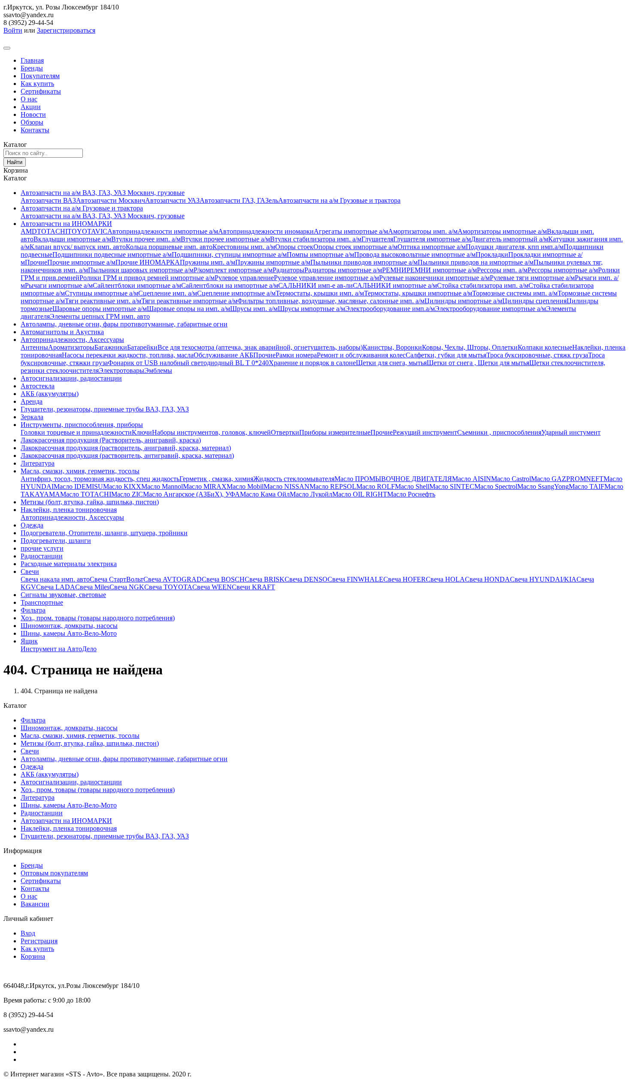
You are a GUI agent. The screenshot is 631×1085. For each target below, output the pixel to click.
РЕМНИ (394, 270)
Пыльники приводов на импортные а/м (476, 262)
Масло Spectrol (495, 486)
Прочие (36, 262)
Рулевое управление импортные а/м (326, 277)
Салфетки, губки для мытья (446, 355)
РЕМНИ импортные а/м (442, 270)
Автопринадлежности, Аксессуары (72, 339)
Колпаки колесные (545, 347)
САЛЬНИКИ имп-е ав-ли (315, 285)
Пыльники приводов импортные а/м (364, 262)
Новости (33, 114)
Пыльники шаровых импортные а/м (141, 270)
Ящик (29, 641)
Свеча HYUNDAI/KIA (543, 579)
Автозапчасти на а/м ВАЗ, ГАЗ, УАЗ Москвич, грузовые (103, 192)
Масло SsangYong (543, 486)
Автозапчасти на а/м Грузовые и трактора (339, 200)
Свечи (30, 571)
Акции (31, 106)
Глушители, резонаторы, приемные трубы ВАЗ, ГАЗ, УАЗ (105, 409)
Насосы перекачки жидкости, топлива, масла (128, 355)
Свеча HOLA (445, 579)
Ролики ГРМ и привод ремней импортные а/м (147, 277)
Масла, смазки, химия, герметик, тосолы (80, 471)
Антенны (34, 347)
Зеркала (32, 417)
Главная (32, 60)
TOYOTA (81, 231)
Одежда (32, 525)
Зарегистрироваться (66, 30)
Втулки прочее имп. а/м (146, 239)
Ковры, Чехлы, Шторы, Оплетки (470, 347)
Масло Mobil (245, 486)
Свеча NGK (126, 587)
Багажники (110, 347)
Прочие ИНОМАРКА (147, 262)
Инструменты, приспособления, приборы (82, 424)
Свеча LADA (55, 587)
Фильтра (33, 610)
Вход (28, 933)
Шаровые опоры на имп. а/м (188, 308)
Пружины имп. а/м (207, 262)
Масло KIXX (122, 486)
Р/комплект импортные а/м (233, 270)
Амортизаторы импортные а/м (502, 231)
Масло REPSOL (332, 486)
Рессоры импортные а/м (563, 270)
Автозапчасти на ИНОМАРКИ (66, 223)
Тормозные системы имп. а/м (515, 293)
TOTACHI (52, 231)
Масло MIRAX (205, 486)
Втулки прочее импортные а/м (225, 239)
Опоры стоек (294, 246)
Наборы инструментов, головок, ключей (211, 432)
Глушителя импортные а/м (432, 239)
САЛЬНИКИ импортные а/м (395, 285)
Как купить (37, 83)
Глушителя (377, 239)
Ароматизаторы (71, 347)
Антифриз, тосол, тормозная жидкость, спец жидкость (100, 478)
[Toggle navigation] (6, 48)
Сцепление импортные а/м (236, 293)
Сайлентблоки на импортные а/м (229, 285)
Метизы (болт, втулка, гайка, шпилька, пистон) (90, 502)
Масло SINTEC (451, 486)
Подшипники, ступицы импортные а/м (229, 254)
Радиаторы (288, 270)
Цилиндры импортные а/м (463, 301)
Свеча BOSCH (223, 579)
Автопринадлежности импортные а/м (162, 231)
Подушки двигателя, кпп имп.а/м (515, 246)
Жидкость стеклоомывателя (293, 478)
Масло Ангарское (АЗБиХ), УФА (191, 494)
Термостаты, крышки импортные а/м (418, 293)
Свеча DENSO (306, 579)
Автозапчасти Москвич (110, 200)
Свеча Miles (92, 587)
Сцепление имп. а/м (167, 293)
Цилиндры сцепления (534, 301)
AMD (29, 231)
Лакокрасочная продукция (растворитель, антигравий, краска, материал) (127, 455)
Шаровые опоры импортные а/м (99, 308)
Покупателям (40, 75)
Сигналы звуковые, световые (63, 594)
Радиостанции (42, 556)
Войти (12, 30)
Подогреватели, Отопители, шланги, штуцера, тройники (104, 532)
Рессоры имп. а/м (502, 270)
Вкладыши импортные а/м (72, 239)
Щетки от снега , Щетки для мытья (478, 362)
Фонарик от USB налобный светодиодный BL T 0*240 (188, 362)
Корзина (33, 956)
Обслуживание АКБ (223, 355)
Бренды (32, 68)
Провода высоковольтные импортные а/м (415, 254)
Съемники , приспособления (499, 432)
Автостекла (38, 386)
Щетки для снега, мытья (391, 362)
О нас (29, 99)
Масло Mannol (162, 486)
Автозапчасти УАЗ (172, 200)
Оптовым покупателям (54, 873)
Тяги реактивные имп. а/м (103, 301)
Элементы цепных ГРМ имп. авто (100, 316)
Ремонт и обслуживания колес (361, 355)
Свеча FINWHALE (355, 579)
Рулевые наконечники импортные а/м (434, 277)
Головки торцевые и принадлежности (76, 432)
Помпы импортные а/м (320, 254)
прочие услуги (42, 548)
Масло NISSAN (286, 486)
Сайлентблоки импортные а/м (137, 285)
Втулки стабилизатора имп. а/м (315, 239)
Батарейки (142, 347)
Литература (38, 463)
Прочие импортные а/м (81, 262)
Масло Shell (412, 486)
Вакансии (35, 904)
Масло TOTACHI (85, 494)
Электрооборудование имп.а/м (390, 308)
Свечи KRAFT (253, 587)
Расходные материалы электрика (69, 563)
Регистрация (39, 941)
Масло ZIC (127, 494)
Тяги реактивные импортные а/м (189, 301)
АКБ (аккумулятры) (50, 393)
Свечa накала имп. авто (55, 579)
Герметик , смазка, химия (216, 478)
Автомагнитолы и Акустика (62, 331)
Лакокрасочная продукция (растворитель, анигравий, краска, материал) (126, 447)
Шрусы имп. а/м (254, 308)
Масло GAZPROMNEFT (567, 478)
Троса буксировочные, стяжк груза (537, 355)
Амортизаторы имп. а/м (423, 231)
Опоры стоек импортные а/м (355, 246)
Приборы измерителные (334, 432)
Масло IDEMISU (78, 486)
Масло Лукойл (311, 494)
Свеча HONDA (487, 579)
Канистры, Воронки (392, 347)
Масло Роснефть (411, 494)
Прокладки (492, 254)
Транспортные (42, 602)
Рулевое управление (244, 277)
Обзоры (32, 122)
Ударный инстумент (571, 432)
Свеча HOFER (404, 579)
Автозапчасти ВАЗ (48, 200)
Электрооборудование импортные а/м (490, 308)
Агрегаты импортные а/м (351, 231)
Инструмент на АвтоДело (59, 648)
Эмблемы (158, 370)
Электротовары (121, 370)
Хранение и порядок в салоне (312, 362)
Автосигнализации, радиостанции (71, 378)
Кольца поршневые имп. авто (169, 246)
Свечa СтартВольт (116, 579)
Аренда (31, 401)
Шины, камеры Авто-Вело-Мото (69, 633)
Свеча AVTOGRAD (172, 579)
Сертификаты (41, 91)
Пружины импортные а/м (272, 262)
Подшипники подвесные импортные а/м (112, 254)
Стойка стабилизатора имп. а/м (482, 285)
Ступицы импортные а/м (101, 293)
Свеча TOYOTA (168, 587)
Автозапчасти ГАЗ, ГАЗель (239, 200)
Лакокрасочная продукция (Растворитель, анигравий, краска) (111, 440)
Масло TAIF (586, 486)
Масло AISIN (471, 478)
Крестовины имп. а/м (243, 246)
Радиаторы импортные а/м (343, 270)
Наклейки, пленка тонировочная (69, 509)
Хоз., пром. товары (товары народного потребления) (98, 618)
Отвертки (285, 432)
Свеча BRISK (265, 579)
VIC (101, 231)
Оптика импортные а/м (431, 246)
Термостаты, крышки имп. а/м (320, 293)
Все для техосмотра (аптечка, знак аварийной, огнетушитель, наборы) (260, 347)
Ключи (142, 432)
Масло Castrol (511, 478)
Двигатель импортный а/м (509, 239)
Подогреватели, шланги (56, 540)
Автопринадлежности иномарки (266, 231)
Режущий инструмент (425, 432)
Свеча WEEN (212, 587)
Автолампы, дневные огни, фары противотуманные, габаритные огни (124, 324)
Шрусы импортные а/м (311, 308)
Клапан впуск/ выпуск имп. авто (78, 246)
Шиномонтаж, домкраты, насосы (69, 625)
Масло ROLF (375, 486)
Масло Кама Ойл (265, 494)
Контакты (35, 130)
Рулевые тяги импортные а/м (532, 277)
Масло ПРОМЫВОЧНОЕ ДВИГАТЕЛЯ (393, 478)
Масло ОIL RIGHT (359, 494)
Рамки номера (296, 355)
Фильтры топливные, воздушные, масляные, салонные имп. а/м (331, 301)
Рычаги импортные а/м (59, 285)
